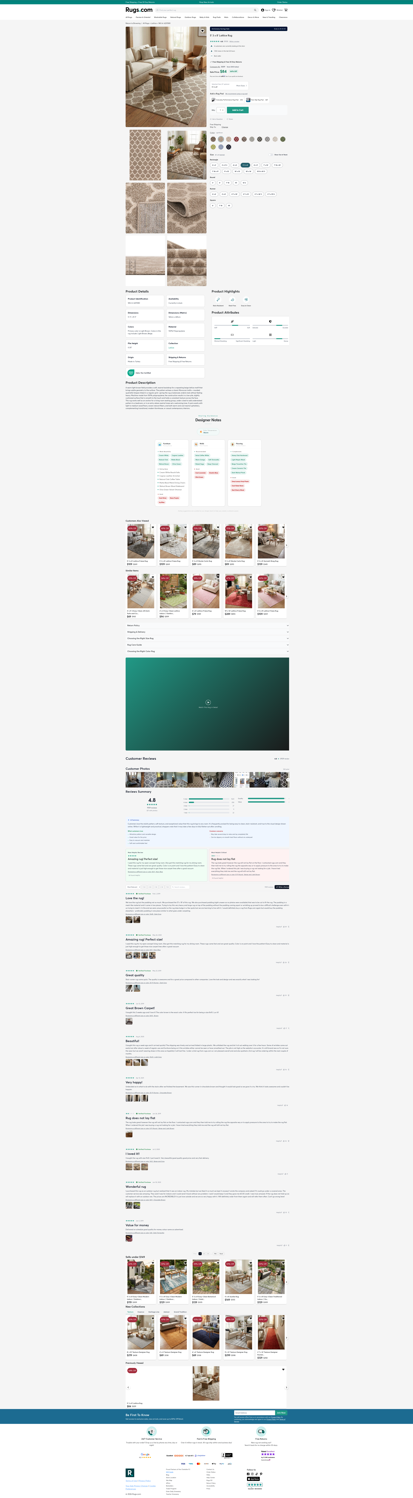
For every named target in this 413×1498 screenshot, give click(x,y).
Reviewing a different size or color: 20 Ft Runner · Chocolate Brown (149, 1093)
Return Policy (211, 1483)
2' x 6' (214, 194)
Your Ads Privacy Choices (137, 1486)
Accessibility (210, 1486)
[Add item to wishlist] (153, 527)
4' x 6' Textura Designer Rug (170, 1352)
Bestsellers (169, 1486)
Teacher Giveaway (172, 1494)
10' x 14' (248, 171)
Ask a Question (217, 119)
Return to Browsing (133, 23)
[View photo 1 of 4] (129, 955)
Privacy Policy (275, 1417)
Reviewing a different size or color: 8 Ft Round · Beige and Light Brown (235, 875)
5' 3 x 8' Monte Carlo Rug (202, 561)
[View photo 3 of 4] (144, 955)
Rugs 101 (209, 1480)
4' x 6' (235, 165)
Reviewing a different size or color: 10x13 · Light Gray (144, 1057)
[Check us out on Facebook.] (248, 1474)
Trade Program (171, 1489)
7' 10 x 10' (277, 165)
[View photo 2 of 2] (136, 919)
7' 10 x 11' (215, 171)
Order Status (282, 2)
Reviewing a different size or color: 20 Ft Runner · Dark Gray (146, 983)
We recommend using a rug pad (236, 94)
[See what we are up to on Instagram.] (252, 1474)
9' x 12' (226, 171)
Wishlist (280, 10)
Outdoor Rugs (190, 17)
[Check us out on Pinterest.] (261, 1474)
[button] (202, 31)
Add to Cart (237, 110)
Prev (195, 1254)
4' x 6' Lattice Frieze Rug (202, 611)
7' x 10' (266, 165)
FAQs (208, 1475)
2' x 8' (224, 194)
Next (221, 1254)
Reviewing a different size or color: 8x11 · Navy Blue (145, 872)
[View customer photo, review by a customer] (133, 780)
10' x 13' (237, 171)
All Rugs (129, 17)
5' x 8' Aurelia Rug (232, 1297)
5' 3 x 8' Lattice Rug (134, 1403)
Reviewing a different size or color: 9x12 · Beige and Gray (145, 1161)
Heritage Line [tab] (153, 1312)
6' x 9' (256, 165)
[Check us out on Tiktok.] (256, 1474)
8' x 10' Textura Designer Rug (138, 1352)
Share (231, 119)
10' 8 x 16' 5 (261, 171)
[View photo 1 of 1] (129, 1021)
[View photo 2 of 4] (136, 955)
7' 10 (227, 183)
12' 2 (244, 183)
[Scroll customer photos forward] (288, 780)
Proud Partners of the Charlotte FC (178, 1469)
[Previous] (128, 545)
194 (215, 1254)
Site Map (169, 1480)
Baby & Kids (204, 17)
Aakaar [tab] (167, 1312)
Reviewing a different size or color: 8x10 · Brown (142, 1016)
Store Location (171, 1478)
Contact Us (210, 1469)
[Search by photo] (157, 10)
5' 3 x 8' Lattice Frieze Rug (137, 561)
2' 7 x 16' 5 (258, 194)
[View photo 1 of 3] (129, 1062)
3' (212, 183)
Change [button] (225, 127)
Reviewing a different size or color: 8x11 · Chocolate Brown (145, 1200)
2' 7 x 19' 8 (270, 194)
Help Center (210, 1478)
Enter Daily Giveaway (173, 1491)
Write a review (234, 41)
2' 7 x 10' (234, 194)
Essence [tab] (141, 1312)
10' (236, 183)
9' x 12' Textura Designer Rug (236, 1352)
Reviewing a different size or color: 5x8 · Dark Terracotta (145, 1233)
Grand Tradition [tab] (180, 1312)
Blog (167, 1475)
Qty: (213, 110)
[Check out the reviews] (255, 1486)
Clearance (283, 17)
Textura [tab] (130, 1312)
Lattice (154, 23)
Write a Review (283, 887)
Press (208, 1489)
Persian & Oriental (143, 17)
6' (219, 183)
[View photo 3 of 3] (144, 1062)
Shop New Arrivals (206, 2)
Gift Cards (169, 1472)
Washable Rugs (160, 17)
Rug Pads (217, 17)
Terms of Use (131, 1480)
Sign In (267, 10)
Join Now (281, 1413)
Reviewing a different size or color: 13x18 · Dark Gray (143, 914)
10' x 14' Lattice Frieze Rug (235, 611)
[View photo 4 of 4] (152, 955)
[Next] (286, 545)
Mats (226, 17)
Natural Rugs (175, 17)
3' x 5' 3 (224, 165)
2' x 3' (214, 165)
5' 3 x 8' (245, 165)
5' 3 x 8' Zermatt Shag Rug (267, 561)
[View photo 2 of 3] (136, 1062)
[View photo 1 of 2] (129, 919)
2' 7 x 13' (246, 194)
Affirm (168, 1483)
